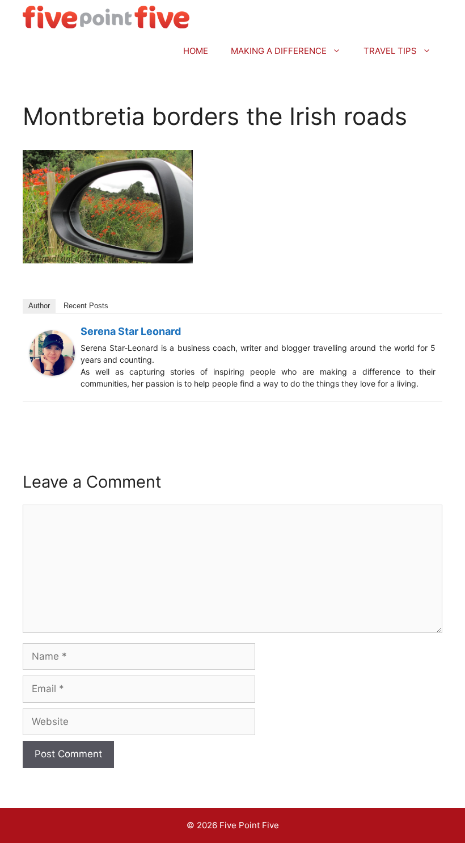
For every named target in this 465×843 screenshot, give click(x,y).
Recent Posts (86, 305)
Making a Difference (279, 50)
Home (195, 50)
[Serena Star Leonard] (52, 372)
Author (39, 305)
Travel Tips (390, 50)
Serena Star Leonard (131, 331)
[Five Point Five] (106, 17)
